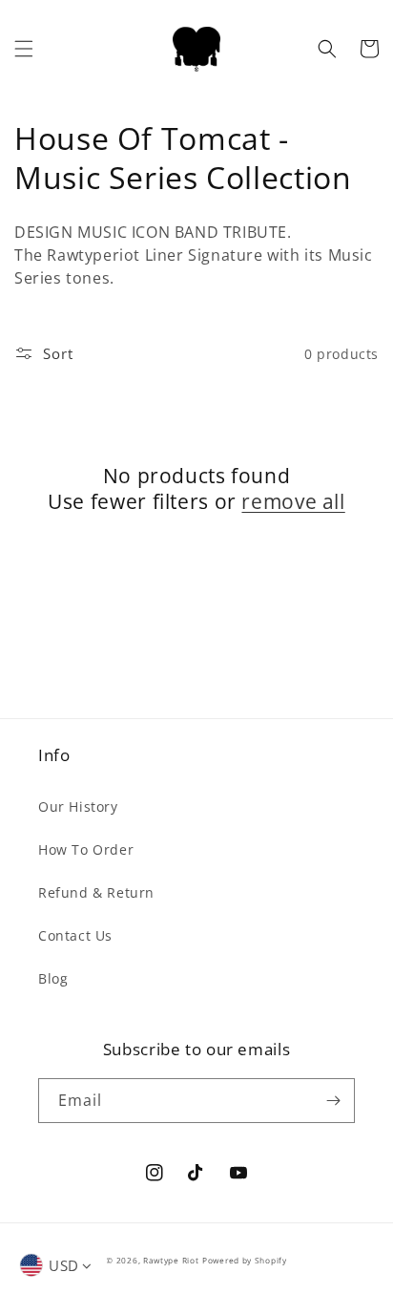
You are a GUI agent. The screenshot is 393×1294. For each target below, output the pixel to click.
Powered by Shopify (244, 1260)
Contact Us (75, 935)
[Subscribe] (333, 1100)
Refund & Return (96, 892)
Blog (53, 978)
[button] (24, 49)
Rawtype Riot (170, 1260)
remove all (292, 502)
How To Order (86, 849)
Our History (78, 806)
